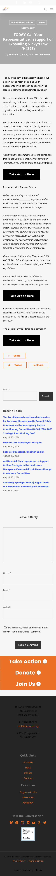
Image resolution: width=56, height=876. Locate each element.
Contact (28, 778)
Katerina (13, 54)
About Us (28, 762)
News (42, 22)
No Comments (42, 54)
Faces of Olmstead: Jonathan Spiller (23, 451)
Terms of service (36, 861)
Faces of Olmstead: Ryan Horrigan (22, 442)
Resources (28, 797)
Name (7, 573)
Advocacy (28, 802)
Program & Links (28, 792)
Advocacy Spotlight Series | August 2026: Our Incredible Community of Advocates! (26, 484)
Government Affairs (22, 22)
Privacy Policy (19, 861)
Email (6, 590)
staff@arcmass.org (28, 726)
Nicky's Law (28, 27)
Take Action (25, 661)
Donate (25, 672)
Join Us (25, 684)
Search (6, 389)
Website (7, 606)
